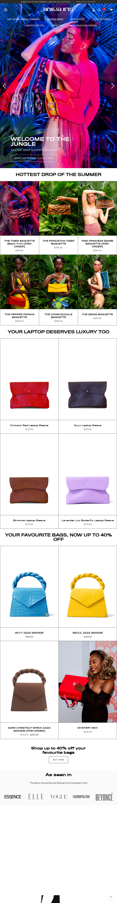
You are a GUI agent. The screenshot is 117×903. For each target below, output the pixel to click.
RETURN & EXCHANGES (83, 25)
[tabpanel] (58, 86)
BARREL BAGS (55, 19)
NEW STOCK (77, 19)
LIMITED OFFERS (34, 25)
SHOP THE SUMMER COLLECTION (34, 158)
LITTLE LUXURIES (101, 19)
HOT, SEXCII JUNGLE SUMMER (23, 19)
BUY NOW (58, 760)
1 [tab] (58, 163)
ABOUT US (57, 25)
